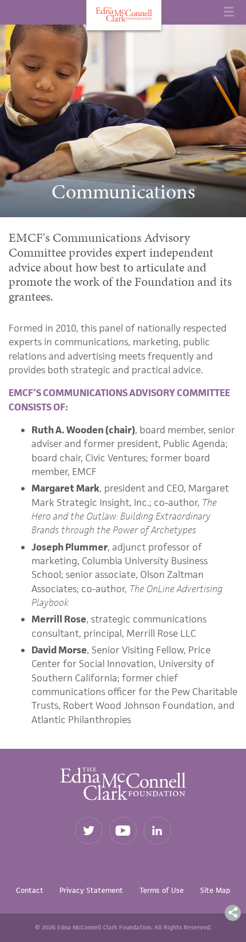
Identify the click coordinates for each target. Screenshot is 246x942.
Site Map (215, 890)
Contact (29, 890)
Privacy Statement (91, 890)
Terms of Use (162, 890)
